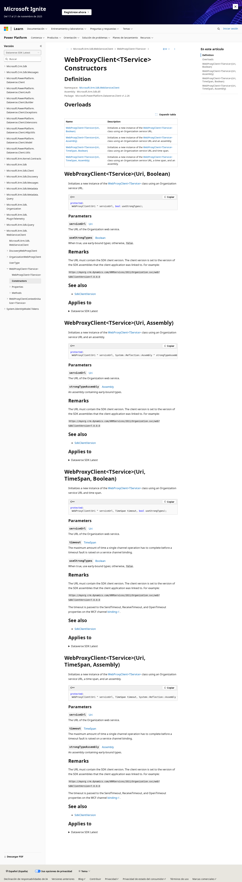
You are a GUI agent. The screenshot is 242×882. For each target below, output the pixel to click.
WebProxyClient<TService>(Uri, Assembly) (219, 72)
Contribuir (95, 879)
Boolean (100, 238)
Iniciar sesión (230, 28)
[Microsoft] (6, 29)
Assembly (108, 387)
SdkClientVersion (85, 294)
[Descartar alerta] (235, 6)
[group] (123, 354)
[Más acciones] (175, 49)
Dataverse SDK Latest (84, 311)
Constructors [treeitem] (19, 280)
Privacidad (111, 879)
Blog (80, 879)
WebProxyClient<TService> (131, 48)
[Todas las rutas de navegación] (67, 49)
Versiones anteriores (63, 879)
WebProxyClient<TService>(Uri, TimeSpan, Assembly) (219, 87)
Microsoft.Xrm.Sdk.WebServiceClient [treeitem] (19, 242)
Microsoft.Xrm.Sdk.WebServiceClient (93, 48)
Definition (208, 55)
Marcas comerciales (203, 879)
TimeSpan (90, 542)
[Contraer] (41, 46)
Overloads (208, 59)
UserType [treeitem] (14, 262)
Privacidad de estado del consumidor (143, 879)
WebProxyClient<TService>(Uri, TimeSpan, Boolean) (219, 80)
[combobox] (22, 52)
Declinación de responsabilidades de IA (26, 879)
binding (112, 612)
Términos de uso (179, 879)
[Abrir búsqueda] (218, 29)
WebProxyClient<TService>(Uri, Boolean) (219, 65)
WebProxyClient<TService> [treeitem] (26, 274)
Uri (91, 224)
